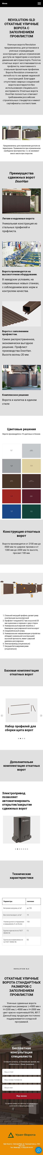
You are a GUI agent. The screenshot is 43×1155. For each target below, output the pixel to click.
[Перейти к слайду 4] (24, 738)
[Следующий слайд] (41, 715)
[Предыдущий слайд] (2, 715)
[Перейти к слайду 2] (20, 738)
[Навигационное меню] (39, 3)
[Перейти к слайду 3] (22, 738)
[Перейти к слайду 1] (18, 738)
